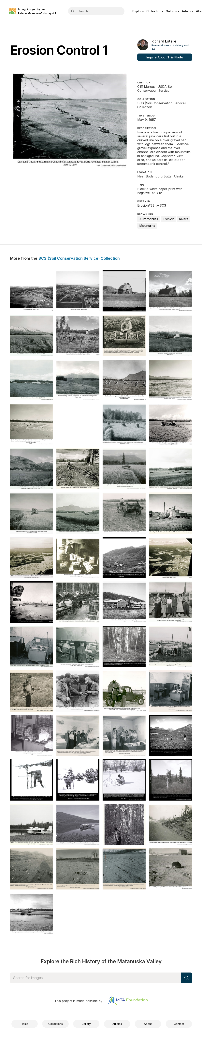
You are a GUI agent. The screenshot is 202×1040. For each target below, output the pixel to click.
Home (24, 1023)
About (148, 1023)
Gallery (86, 1023)
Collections (154, 11)
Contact (179, 1023)
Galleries (172, 11)
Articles (187, 11)
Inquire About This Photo (164, 57)
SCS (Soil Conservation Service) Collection (79, 258)
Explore (138, 11)
